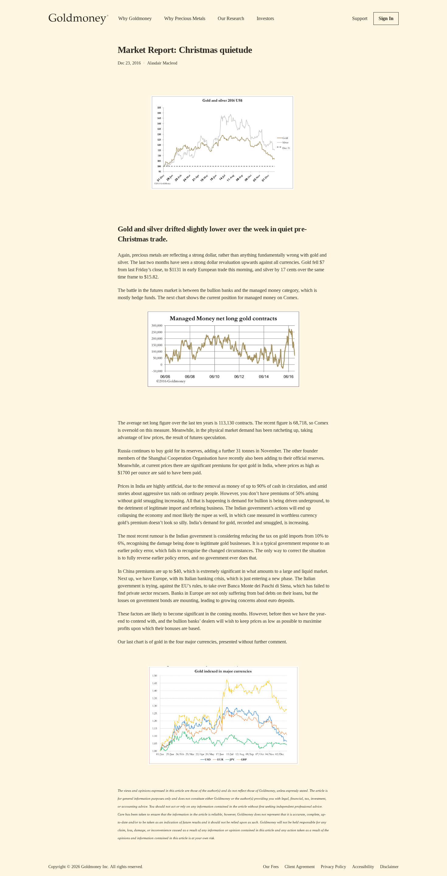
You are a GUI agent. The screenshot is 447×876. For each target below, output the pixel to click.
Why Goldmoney (135, 18)
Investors (265, 18)
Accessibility (363, 866)
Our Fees (271, 866)
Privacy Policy (333, 866)
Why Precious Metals (184, 18)
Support (359, 18)
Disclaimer (389, 866)
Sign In (386, 18)
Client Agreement (300, 866)
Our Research (231, 18)
